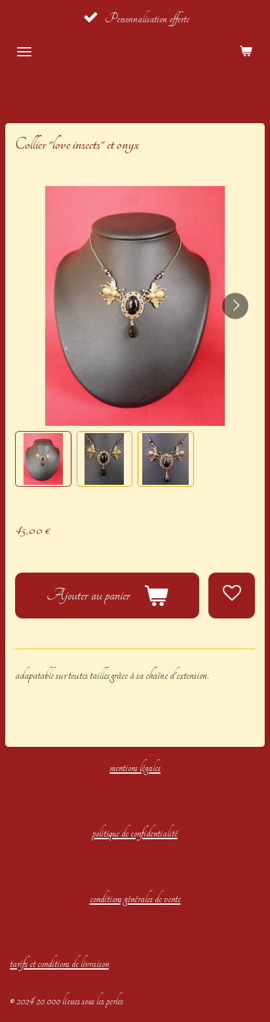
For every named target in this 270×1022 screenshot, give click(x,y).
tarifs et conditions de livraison (59, 963)
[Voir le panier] (245, 52)
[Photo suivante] (235, 306)
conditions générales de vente (135, 898)
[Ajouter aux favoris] (231, 596)
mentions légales (135, 767)
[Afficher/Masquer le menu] (24, 52)
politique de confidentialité (135, 833)
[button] (43, 459)
